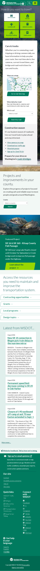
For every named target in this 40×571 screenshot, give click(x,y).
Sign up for (15, 151)
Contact (6, 478)
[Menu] (35, 3)
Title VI (6, 484)
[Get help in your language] (22, 4)
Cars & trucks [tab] (11, 17)
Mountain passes (13, 148)
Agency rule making (18, 567)
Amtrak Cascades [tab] (27, 27)
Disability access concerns (12, 481)
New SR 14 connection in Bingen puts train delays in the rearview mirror (20, 341)
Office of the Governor (9, 505)
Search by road (16, 120)
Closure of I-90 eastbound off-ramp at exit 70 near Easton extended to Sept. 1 (21, 414)
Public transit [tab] (27, 35)
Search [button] (10, 207)
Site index (7, 486)
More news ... (6, 442)
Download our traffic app (16, 145)
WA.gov (8, 501)
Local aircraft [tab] (11, 27)
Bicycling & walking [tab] (11, 35)
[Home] (15, 3)
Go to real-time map (18, 94)
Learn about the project (16, 266)
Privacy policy (26, 565)
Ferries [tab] (27, 18)
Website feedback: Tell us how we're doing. (20, 451)
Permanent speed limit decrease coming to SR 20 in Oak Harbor (20, 386)
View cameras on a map (15, 142)
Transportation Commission (10, 510)
